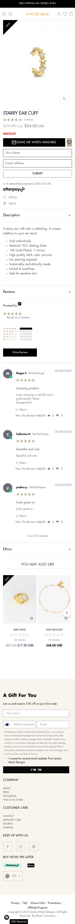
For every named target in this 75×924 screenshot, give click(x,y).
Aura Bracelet (54, 630)
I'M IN (36, 769)
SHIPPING (8, 827)
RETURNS (8, 824)
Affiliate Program (38, 907)
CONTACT (8, 816)
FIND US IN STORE (13, 800)
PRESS (6, 792)
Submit (37, 173)
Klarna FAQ (38, 903)
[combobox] (7, 724)
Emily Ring (19, 630)
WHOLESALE (9, 796)
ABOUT (7, 788)
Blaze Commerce (45, 915)
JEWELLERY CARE (12, 820)
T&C (25, 903)
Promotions (54, 903)
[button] (6, 917)
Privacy (15, 903)
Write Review (20, 352)
